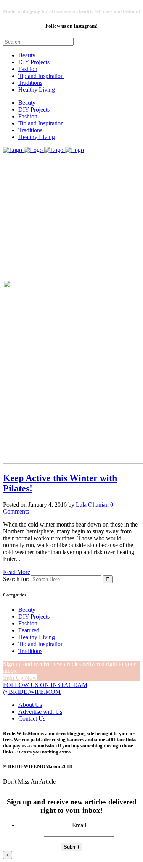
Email (79, 825)
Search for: (16, 579)
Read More (16, 572)
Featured (28, 630)
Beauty (26, 609)
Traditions (30, 651)
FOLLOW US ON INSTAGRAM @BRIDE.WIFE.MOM (45, 688)
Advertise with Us (40, 711)
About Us (30, 705)
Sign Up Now (20, 677)
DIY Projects (34, 616)
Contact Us (31, 718)
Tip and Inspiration (41, 644)
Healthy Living (36, 637)
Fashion (27, 623)
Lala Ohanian (92, 504)
